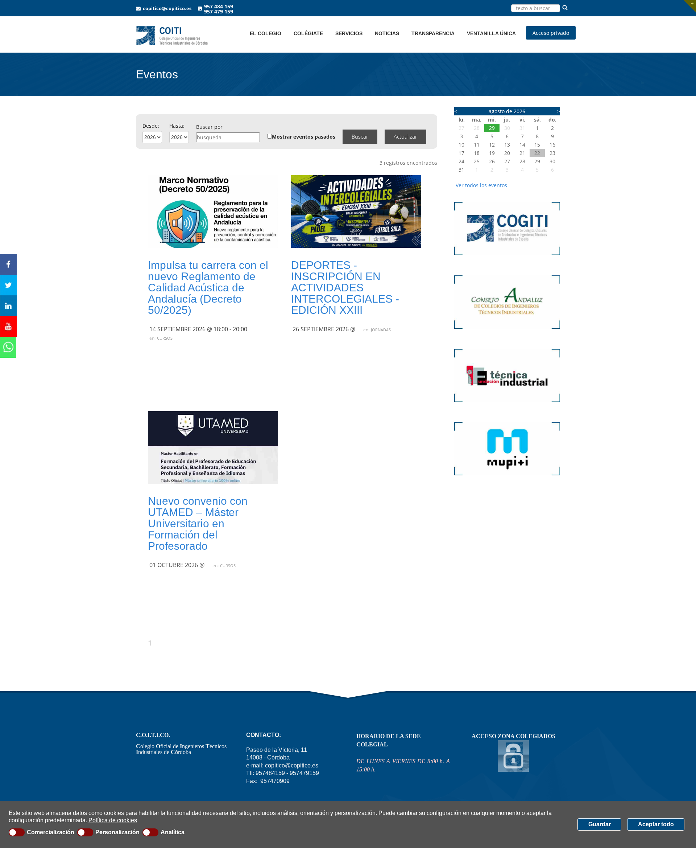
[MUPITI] (507, 478)
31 (522, 127)
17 (461, 152)
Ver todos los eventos (481, 185)
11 (477, 144)
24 (461, 161)
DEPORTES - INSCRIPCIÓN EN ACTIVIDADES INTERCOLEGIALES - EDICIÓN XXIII (345, 287)
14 (522, 144)
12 (492, 144)
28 (477, 127)
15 (537, 144)
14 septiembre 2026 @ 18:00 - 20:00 (198, 329)
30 (507, 127)
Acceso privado (551, 32)
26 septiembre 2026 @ (324, 329)
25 (477, 161)
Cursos (165, 338)
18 (477, 152)
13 (507, 144)
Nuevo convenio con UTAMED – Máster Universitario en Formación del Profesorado (198, 523)
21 (522, 152)
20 (507, 152)
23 (552, 152)
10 (461, 144)
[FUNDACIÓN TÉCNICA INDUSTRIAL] (507, 405)
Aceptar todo (656, 824)
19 (492, 152)
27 (461, 127)
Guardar (599, 824)
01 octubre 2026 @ (176, 565)
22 (537, 152)
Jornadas (381, 329)
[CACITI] (507, 332)
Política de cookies (112, 820)
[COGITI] (507, 258)
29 (492, 127)
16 (552, 144)
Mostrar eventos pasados (303, 136)
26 (492, 161)
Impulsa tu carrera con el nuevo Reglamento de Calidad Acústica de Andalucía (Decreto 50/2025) (208, 287)
